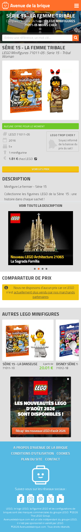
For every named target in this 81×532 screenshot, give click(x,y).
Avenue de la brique (26, 5)
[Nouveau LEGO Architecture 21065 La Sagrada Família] (40, 238)
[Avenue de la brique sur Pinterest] (40, 497)
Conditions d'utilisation (32, 453)
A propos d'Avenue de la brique (40, 447)
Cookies (63, 453)
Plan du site (31, 459)
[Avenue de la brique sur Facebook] (20, 497)
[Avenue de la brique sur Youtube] (60, 497)
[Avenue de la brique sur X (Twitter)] (50, 497)
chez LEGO (21, 158)
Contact (52, 459)
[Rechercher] (75, 38)
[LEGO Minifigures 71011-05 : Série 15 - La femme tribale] (40, 115)
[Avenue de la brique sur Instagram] (30, 497)
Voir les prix (40, 169)
